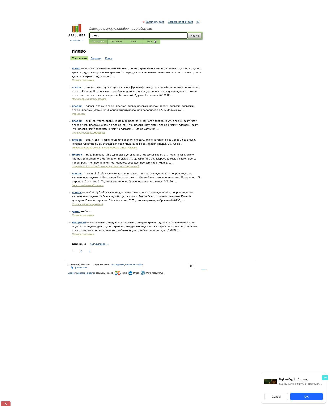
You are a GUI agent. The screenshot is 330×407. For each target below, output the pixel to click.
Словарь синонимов (83, 80)
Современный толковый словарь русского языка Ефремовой (105, 166)
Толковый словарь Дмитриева (88, 132)
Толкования (97, 41)
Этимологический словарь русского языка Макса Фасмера (104, 147)
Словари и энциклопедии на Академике (120, 29)
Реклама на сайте (134, 264)
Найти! (195, 35)
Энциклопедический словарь (88, 185)
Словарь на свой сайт (180, 22)
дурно (76, 211)
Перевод (96, 58)
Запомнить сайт (155, 22)
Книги (134, 41)
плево (76, 68)
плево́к (77, 87)
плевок (77, 105)
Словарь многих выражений (87, 204)
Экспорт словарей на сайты (81, 273)
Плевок (77, 154)
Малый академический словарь (89, 99)
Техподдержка (117, 264)
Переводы (116, 41)
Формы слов (78, 114)
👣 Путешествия (78, 267)
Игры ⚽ (151, 41)
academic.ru (76, 40)
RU (197, 22)
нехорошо (79, 222)
